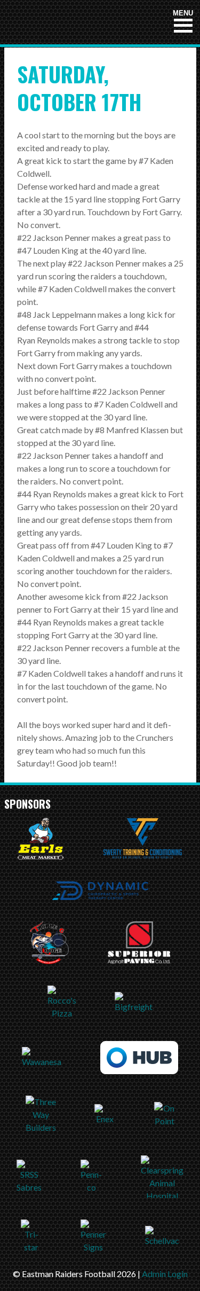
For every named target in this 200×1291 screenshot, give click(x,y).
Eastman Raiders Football (71, 22)
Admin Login (165, 1274)
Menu (183, 13)
